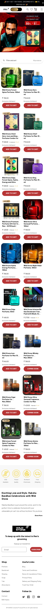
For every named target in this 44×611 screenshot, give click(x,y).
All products (6, 585)
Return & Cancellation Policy (32, 574)
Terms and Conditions (29, 570)
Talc (3, 581)
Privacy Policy (27, 578)
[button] (42, 9)
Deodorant (5, 570)
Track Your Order (28, 585)
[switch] (16, 9)
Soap (3, 578)
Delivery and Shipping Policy (31, 581)
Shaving (4, 574)
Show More (38, 515)
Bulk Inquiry (5, 600)
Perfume (4, 567)
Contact (4, 596)
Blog (23, 567)
